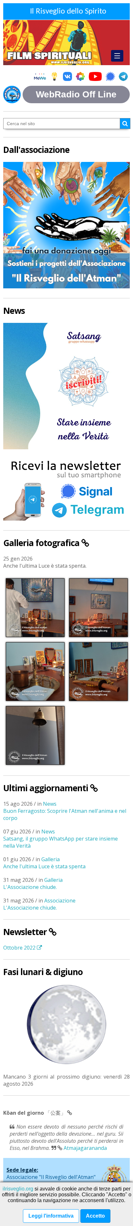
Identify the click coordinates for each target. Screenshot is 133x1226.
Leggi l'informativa (51, 1216)
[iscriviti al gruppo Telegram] (123, 77)
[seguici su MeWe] (40, 77)
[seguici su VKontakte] (67, 77)
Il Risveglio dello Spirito (68, 11)
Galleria (50, 859)
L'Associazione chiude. (30, 887)
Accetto (95, 1216)
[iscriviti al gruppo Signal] (110, 77)
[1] (125, 123)
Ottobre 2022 (20, 947)
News (49, 803)
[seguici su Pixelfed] (80, 77)
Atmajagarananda (85, 1147)
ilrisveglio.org (18, 1188)
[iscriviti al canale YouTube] (95, 77)
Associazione (60, 900)
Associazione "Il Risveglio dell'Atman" (51, 1177)
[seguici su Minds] (54, 77)
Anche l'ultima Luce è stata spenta (44, 866)
